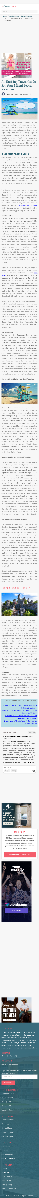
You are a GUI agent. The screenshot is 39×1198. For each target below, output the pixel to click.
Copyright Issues (8, 1154)
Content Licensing (8, 1158)
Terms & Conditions (9, 1189)
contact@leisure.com (10, 1064)
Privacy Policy (7, 1184)
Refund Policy (7, 1176)
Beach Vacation (26, 16)
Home (4, 16)
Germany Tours (7, 1132)
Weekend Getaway (8, 1110)
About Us (5, 1168)
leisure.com (15, 1196)
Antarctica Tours (8, 1120)
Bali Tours (5, 1124)
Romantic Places (8, 1106)
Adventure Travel (8, 1093)
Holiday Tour (6, 1102)
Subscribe (8, 1083)
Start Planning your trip (19, 855)
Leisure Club (6, 1180)
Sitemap (5, 1150)
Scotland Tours (7, 1136)
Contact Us (6, 1146)
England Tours (7, 1128)
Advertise (5, 1172)
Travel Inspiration (13, 16)
